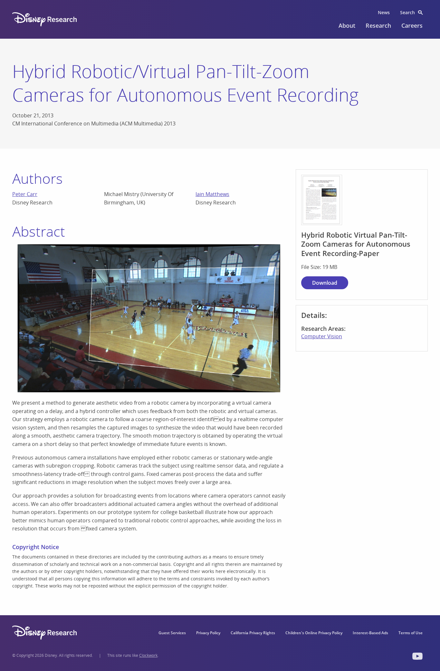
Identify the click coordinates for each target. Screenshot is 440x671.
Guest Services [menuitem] (172, 633)
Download (324, 282)
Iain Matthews (212, 194)
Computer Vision (321, 336)
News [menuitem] (384, 12)
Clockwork (148, 655)
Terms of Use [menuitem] (410, 633)
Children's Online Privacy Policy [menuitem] (313, 633)
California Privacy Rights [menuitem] (253, 633)
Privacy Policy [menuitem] (208, 633)
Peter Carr (24, 194)
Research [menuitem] (378, 25)
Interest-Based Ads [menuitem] (370, 633)
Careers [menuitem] (412, 25)
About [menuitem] (347, 25)
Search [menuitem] (407, 12)
